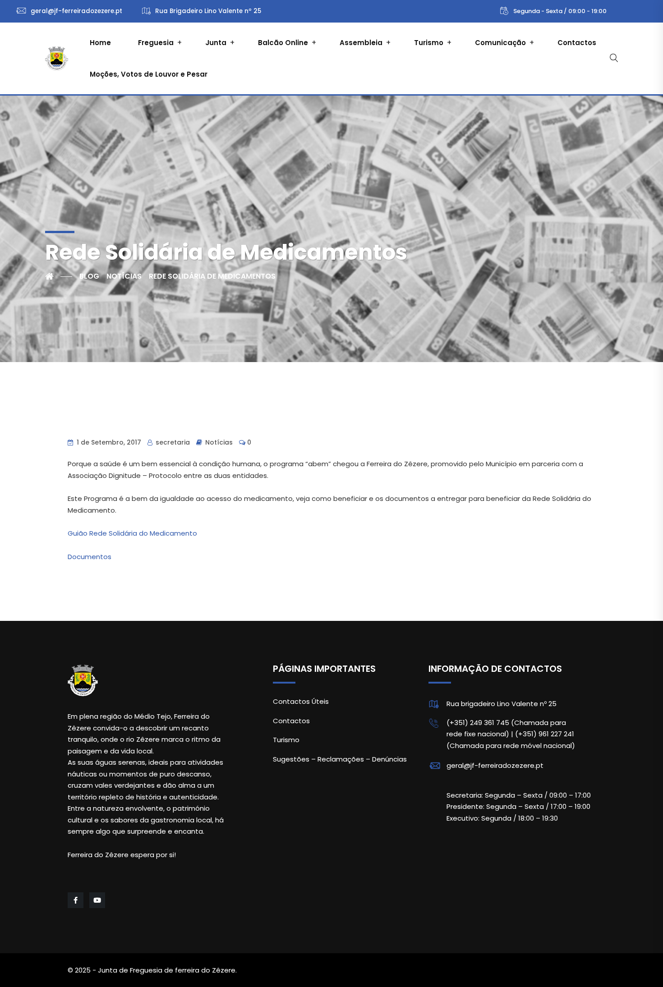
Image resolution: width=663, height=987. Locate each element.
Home (100, 42)
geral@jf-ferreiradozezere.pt (495, 765)
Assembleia (361, 42)
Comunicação (500, 42)
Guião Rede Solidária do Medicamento (132, 533)
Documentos (89, 556)
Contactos (576, 42)
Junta (215, 42)
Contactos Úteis (301, 701)
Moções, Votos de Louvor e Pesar (148, 74)
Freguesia (156, 42)
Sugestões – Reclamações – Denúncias (340, 759)
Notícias (219, 442)
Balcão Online (283, 42)
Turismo (428, 42)
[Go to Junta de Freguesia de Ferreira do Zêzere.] (58, 276)
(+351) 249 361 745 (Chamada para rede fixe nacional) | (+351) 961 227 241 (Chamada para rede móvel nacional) (511, 734)
